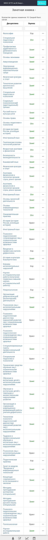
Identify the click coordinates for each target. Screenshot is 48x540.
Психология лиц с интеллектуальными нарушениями (11, 307)
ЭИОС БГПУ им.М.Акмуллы (13, 3)
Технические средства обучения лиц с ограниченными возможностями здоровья (12, 369)
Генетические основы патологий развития (12, 143)
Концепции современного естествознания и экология (10, 480)
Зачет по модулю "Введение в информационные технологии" (11, 469)
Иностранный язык (11, 138)
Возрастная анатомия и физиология (12, 150)
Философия (8, 33)
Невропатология (10, 290)
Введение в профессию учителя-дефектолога (12, 251)
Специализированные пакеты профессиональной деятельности (12, 349)
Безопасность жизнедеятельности (11, 156)
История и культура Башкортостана (11, 259)
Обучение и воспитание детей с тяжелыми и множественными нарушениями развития (11, 394)
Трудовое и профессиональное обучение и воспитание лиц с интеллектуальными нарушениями (11, 441)
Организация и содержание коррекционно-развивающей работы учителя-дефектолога (12, 408)
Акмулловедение (10, 62)
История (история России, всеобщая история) (11, 131)
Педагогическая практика (10, 461)
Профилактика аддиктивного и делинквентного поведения (10, 50)
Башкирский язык (10, 162)
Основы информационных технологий (11, 208)
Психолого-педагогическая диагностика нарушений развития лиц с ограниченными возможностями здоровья (12, 320)
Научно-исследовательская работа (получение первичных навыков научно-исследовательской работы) (12, 279)
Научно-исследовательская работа (11, 531)
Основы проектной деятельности (11, 200)
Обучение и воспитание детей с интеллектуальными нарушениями (11, 381)
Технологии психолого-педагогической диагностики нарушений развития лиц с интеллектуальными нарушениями (12, 424)
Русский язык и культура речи (9, 113)
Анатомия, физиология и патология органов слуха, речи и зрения (12, 176)
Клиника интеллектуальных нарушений (11, 266)
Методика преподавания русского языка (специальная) (9, 501)
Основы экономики (11, 57)
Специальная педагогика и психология (9, 40)
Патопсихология (10, 524)
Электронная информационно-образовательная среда (10, 69)
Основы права (9, 118)
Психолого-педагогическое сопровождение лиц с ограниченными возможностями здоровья (12, 239)
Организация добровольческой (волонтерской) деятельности (10, 297)
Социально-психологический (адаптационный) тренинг (10, 104)
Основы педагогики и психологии (12, 124)
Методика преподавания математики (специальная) (9, 491)
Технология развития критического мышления (12, 86)
